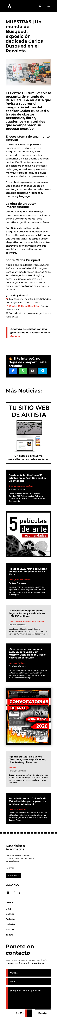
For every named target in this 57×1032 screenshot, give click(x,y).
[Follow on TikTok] (19, 892)
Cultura (10, 914)
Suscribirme (13, 875)
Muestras (21, 486)
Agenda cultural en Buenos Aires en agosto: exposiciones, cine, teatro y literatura (27, 759)
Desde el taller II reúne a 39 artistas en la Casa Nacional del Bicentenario (28, 478)
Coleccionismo (15, 621)
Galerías (19, 580)
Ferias (11, 580)
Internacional (29, 621)
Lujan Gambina (19, 771)
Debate (10, 919)
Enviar (43, 1013)
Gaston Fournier (19, 666)
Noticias (29, 486)
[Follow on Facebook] (14, 892)
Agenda (15, 336)
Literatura (13, 809)
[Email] (33, 371)
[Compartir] (13, 371)
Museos (10, 929)
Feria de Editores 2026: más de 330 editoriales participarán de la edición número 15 (27, 801)
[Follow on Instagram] (8, 892)
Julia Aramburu (19, 489)
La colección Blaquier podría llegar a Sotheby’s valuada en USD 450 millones (27, 613)
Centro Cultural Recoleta (24, 306)
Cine (8, 908)
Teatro (9, 934)
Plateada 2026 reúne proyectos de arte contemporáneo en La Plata (28, 571)
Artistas (12, 486)
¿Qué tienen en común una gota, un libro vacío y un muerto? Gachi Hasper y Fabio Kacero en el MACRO (27, 653)
